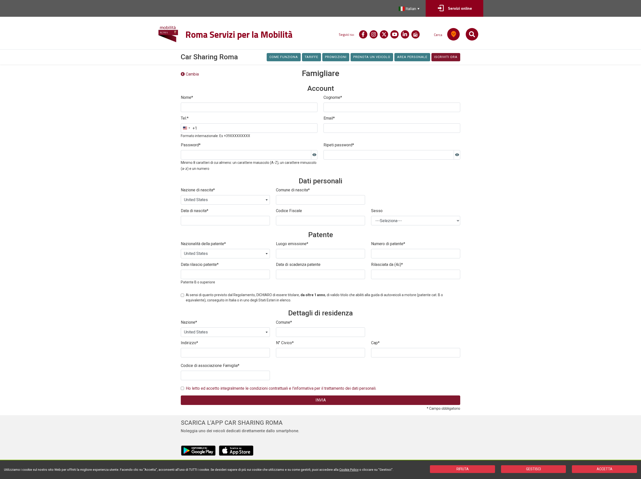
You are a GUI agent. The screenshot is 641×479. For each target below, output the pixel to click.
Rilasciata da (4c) (387, 264)
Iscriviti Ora (445, 57)
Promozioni (336, 57)
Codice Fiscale (289, 210)
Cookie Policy (349, 469)
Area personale (412, 57)
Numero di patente (388, 243)
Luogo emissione (292, 243)
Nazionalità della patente (203, 243)
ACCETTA (604, 469)
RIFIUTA (462, 469)
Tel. (185, 118)
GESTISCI (533, 469)
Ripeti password (339, 145)
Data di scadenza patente (298, 264)
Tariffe (311, 57)
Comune (284, 322)
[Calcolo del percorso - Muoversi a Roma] (453, 34)
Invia (320, 400)
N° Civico (285, 342)
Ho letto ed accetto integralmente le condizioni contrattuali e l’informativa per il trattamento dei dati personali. (281, 388)
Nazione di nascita (198, 190)
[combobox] (189, 128)
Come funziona (283, 57)
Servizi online (460, 8)
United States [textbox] (196, 199)
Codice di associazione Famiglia (210, 365)
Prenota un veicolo (371, 57)
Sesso (377, 210)
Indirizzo (189, 342)
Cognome (333, 97)
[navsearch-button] (472, 34)
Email (329, 118)
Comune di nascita (293, 190)
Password (191, 145)
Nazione (189, 322)
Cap (375, 342)
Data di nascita (194, 210)
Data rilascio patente (200, 264)
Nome (187, 97)
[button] (410, 9)
